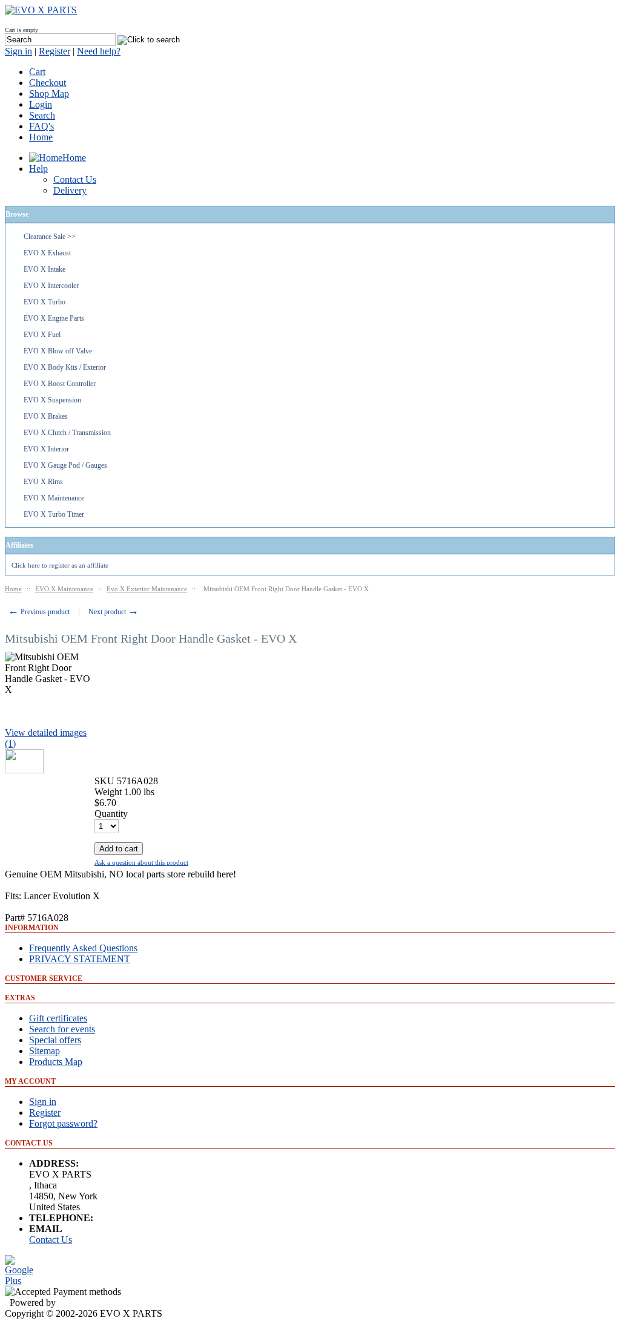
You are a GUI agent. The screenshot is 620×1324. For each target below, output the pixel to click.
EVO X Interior (46, 449)
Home (41, 137)
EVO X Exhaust (47, 253)
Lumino (73, 1302)
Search (42, 115)
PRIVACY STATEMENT (79, 959)
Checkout (47, 82)
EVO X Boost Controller (60, 383)
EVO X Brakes (46, 416)
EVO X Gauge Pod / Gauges (65, 465)
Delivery (70, 190)
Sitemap (44, 1051)
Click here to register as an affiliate (60, 565)
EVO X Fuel (42, 334)
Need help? (98, 51)
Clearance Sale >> (50, 236)
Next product (113, 612)
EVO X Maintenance (54, 498)
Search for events (62, 1029)
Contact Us (50, 1239)
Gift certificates (58, 1018)
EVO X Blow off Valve (58, 351)
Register (54, 51)
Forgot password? (63, 1123)
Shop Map (49, 93)
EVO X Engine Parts (54, 318)
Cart (37, 72)
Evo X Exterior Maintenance (147, 588)
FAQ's (41, 126)
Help (38, 168)
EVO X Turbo (44, 302)
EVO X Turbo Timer (54, 514)
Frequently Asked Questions (83, 948)
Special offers (55, 1040)
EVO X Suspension (52, 400)
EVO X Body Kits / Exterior (65, 367)
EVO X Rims (43, 481)
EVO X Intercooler (51, 285)
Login (40, 104)
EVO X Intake (44, 269)
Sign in (18, 51)
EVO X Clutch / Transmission (67, 432)
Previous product (39, 612)
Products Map (55, 1062)
